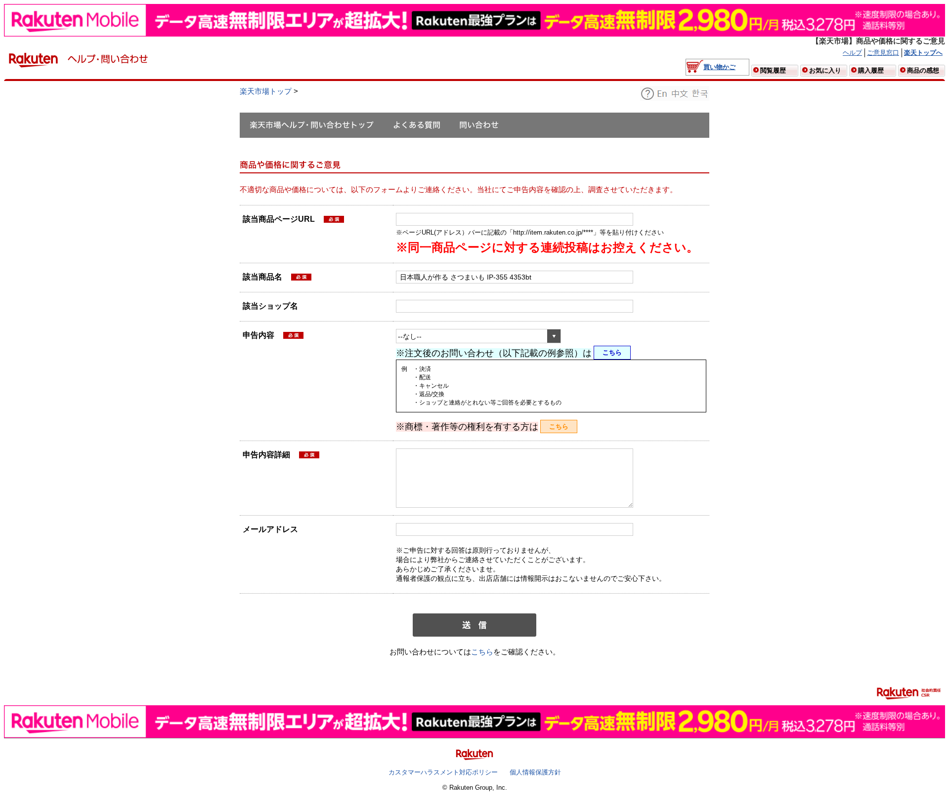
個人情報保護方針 (535, 772)
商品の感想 (923, 70)
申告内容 (258, 335)
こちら (612, 352)
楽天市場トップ (266, 91)
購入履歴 (871, 70)
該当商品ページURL (280, 220)
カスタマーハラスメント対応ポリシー (443, 772)
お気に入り (825, 70)
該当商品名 (263, 278)
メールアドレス (270, 529)
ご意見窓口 (883, 52)
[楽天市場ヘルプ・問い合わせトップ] (312, 125)
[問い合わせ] (479, 125)
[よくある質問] (416, 125)
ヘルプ (852, 52)
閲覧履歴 (773, 70)
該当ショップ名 (270, 306)
